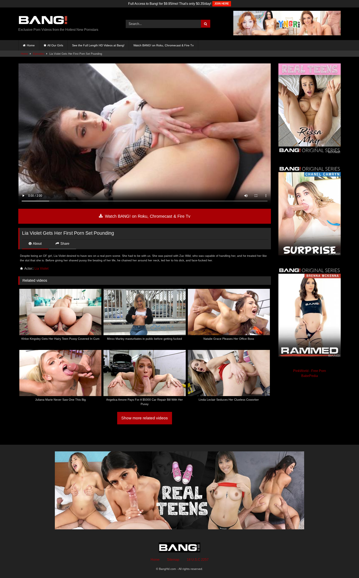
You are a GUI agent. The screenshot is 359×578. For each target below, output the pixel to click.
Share (64, 243)
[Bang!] (43, 20)
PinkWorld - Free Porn (309, 371)
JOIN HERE (221, 3)
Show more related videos (144, 418)
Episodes (38, 53)
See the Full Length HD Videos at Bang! (98, 45)
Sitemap (173, 559)
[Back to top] (346, 566)
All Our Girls (55, 45)
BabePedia (309, 376)
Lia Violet (41, 268)
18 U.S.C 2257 (198, 559)
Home (31, 45)
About (37, 243)
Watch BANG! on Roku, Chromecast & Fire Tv (163, 45)
